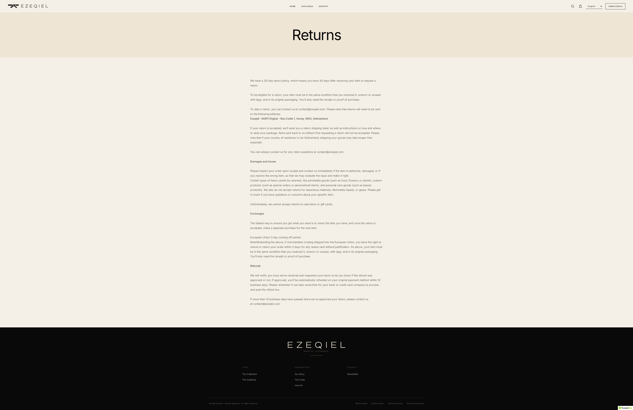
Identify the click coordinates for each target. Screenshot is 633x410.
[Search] (572, 6)
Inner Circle (615, 6)
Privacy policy (378, 403)
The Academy (249, 379)
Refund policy (362, 403)
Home (293, 6)
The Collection (249, 374)
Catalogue (307, 6)
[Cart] (580, 6)
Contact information (415, 403)
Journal (298, 385)
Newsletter (352, 374)
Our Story (299, 374)
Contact (323, 6)
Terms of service (395, 403)
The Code (300, 379)
